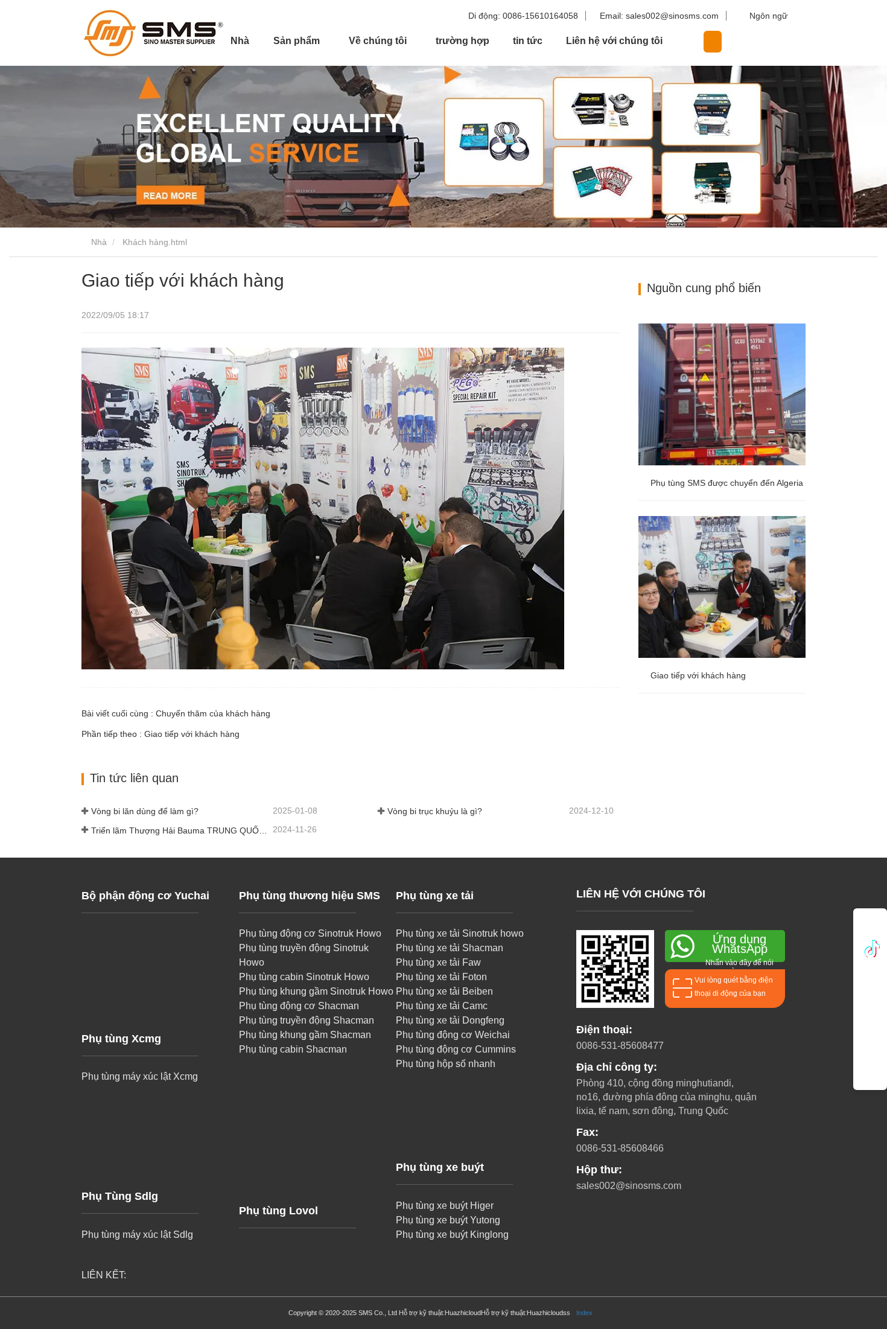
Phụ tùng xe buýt (440, 1167)
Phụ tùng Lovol (278, 1211)
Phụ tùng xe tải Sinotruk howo (460, 933)
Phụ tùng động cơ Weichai (453, 1035)
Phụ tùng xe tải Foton (441, 977)
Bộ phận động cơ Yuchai (145, 896)
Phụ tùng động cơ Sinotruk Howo (310, 933)
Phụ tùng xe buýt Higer (445, 1205)
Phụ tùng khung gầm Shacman (305, 1035)
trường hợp (462, 41)
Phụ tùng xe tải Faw (438, 962)
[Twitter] (870, 974)
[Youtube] (870, 1001)
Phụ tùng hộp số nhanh (445, 1064)
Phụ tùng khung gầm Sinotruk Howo (316, 991)
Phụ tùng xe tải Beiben (444, 991)
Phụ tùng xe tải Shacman (449, 948)
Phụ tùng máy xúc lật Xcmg (139, 1076)
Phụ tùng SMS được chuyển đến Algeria (726, 483)
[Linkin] (870, 947)
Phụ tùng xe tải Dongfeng (450, 1020)
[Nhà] (141, 33)
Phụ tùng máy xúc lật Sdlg (137, 1234)
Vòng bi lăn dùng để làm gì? (145, 811)
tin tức (527, 41)
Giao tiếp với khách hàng (698, 675)
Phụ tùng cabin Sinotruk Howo (304, 977)
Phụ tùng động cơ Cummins (456, 1049)
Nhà (239, 41)
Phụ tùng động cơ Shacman (299, 1006)
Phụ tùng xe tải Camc (442, 1006)
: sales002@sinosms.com (660, 16)
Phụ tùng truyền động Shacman (306, 1020)
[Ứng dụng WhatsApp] (870, 926)
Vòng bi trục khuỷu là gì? (434, 811)
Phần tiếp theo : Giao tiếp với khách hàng (160, 734)
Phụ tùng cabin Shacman (293, 1049)
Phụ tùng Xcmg (121, 1039)
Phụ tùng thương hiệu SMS (309, 896)
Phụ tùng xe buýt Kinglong (452, 1234)
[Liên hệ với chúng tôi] (870, 1054)
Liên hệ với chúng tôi (614, 41)
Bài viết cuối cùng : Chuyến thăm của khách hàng (175, 713)
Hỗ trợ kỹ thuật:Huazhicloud (440, 1312)
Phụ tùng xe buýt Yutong (448, 1220)
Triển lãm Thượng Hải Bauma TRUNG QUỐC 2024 (180, 830)
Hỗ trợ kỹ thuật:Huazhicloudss (525, 1312)
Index (584, 1312)
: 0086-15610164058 (524, 16)
